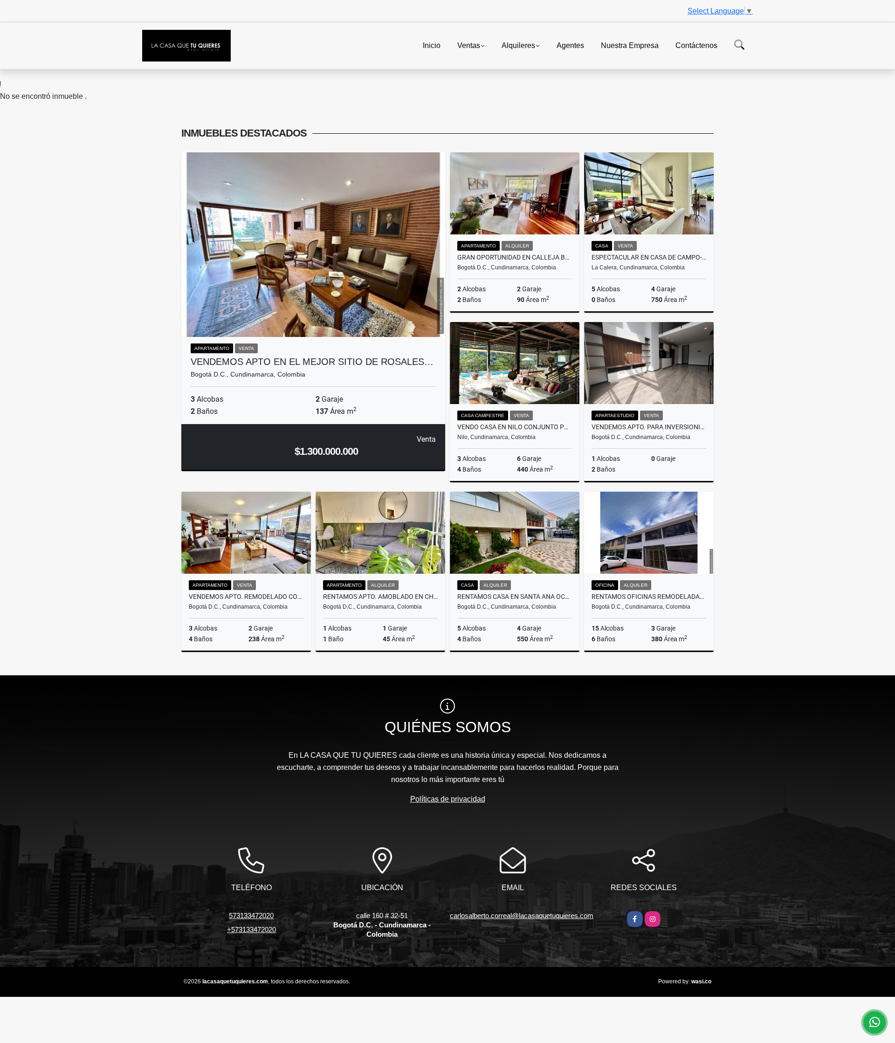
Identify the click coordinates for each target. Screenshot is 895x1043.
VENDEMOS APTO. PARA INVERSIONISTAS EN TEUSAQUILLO (649, 427)
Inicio (432, 45)
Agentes (570, 45)
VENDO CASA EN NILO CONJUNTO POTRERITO (514, 427)
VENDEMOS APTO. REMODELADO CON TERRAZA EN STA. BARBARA (246, 596)
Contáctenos (696, 45)
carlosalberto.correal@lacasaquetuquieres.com (521, 915)
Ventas (468, 45)
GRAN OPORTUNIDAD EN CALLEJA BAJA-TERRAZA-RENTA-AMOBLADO (514, 257)
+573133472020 (251, 929)
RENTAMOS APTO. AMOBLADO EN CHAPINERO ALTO (380, 596)
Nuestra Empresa (630, 45)
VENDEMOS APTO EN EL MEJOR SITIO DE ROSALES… (312, 362)
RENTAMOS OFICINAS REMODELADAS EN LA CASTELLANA (649, 596)
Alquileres (518, 45)
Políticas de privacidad (447, 799)
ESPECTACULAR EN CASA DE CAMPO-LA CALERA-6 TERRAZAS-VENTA (649, 257)
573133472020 (251, 915)
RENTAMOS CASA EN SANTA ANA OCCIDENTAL (514, 596)
